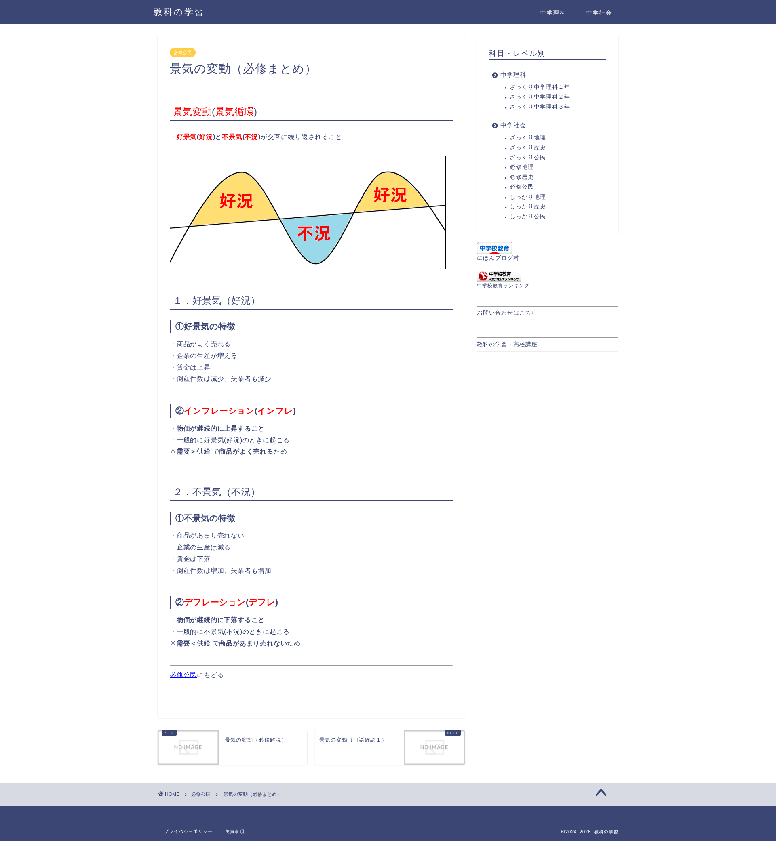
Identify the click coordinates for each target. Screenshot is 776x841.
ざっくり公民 (528, 157)
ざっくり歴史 (528, 148)
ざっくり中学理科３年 (540, 107)
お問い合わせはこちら (507, 313)
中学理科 (553, 12)
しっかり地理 (528, 197)
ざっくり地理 (528, 138)
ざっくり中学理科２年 (540, 97)
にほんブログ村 (498, 258)
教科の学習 (179, 11)
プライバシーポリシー (188, 831)
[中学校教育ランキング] (547, 276)
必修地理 (522, 167)
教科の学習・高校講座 (507, 344)
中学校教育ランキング (503, 285)
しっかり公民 (528, 216)
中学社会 (599, 12)
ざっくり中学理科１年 (540, 87)
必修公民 (183, 52)
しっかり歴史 (528, 207)
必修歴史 (522, 177)
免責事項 (235, 831)
